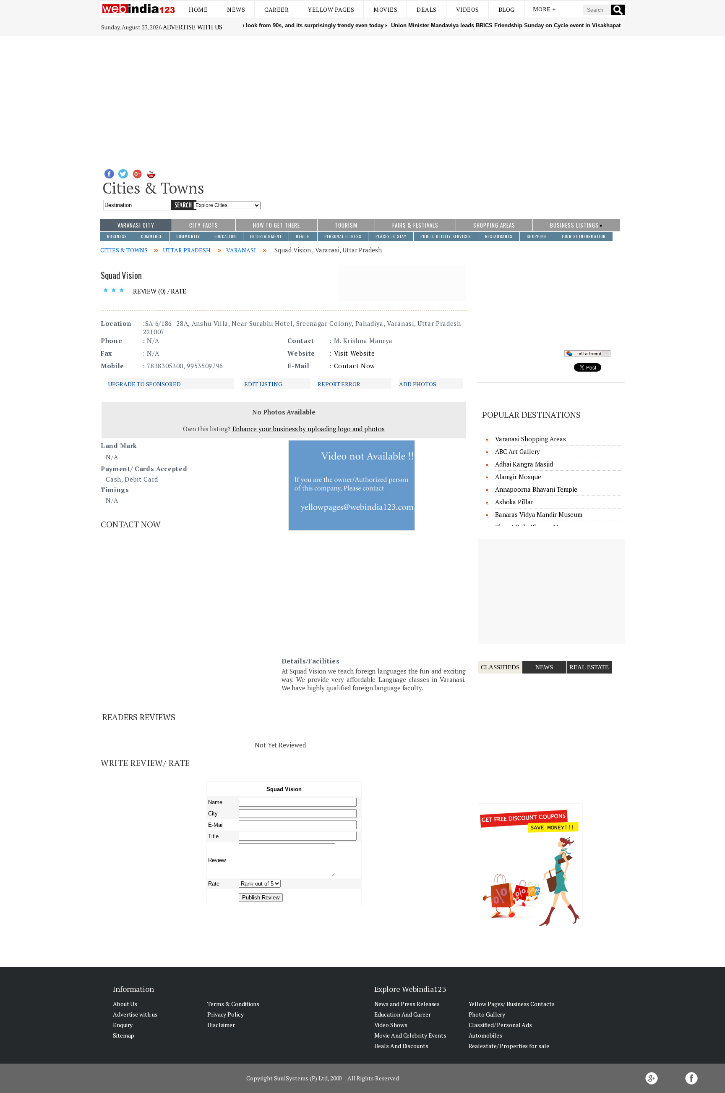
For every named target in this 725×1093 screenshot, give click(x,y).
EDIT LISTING (263, 384)
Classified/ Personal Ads (500, 1025)
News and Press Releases (407, 1004)
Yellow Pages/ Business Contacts (512, 1004)
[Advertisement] (362, 99)
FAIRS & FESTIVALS (415, 225)
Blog (506, 9)
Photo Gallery (487, 1014)
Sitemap (123, 1035)
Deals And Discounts (401, 1046)
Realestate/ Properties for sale (509, 1046)
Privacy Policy (225, 1014)
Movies (385, 9)
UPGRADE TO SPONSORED (144, 384)
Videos (467, 9)
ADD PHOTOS (417, 384)
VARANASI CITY (135, 225)
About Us (125, 1004)
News (236, 9)
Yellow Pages (331, 9)
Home (198, 9)
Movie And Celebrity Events (410, 1035)
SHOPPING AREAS (494, 225)
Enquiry (123, 1025)
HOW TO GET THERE (276, 225)
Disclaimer (221, 1025)
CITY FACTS (203, 225)
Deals (427, 9)
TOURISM (346, 225)
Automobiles (485, 1035)
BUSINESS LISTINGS (574, 225)
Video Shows (390, 1025)
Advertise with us (192, 27)
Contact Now (354, 366)
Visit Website (354, 353)
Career (276, 9)
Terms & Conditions (233, 1004)
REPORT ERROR (339, 384)
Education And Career (402, 1014)
